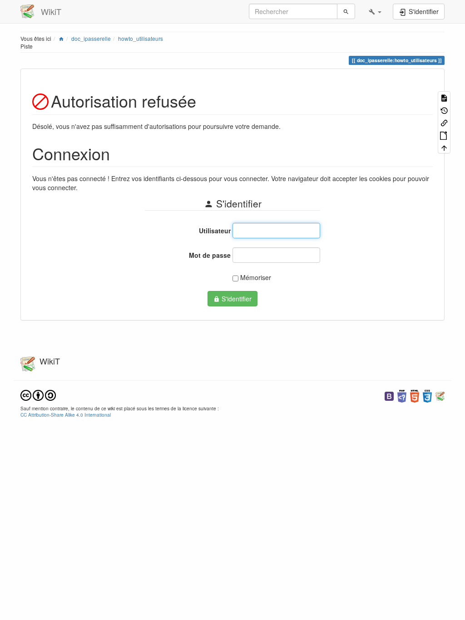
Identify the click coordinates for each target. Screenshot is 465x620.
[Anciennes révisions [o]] (444, 109)
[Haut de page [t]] (444, 147)
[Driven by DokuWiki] (440, 395)
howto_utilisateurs (140, 38)
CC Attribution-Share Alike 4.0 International (65, 414)
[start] (61, 38)
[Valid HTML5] (414, 395)
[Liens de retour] (444, 122)
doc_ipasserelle (91, 38)
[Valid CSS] (427, 395)
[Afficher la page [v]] (444, 97)
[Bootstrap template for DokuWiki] (389, 395)
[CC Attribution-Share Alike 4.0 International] (38, 394)
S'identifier (236, 298)
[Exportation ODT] (444, 134)
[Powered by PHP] (401, 395)
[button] (375, 11)
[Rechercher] (346, 11)
